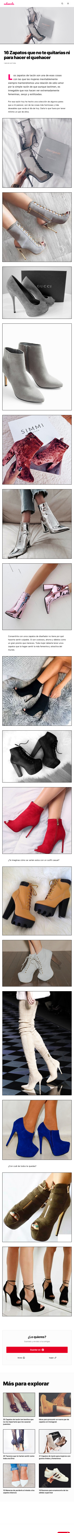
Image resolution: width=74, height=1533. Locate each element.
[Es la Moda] (9, 3)
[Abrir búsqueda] (62, 3)
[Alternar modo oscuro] (68, 3)
